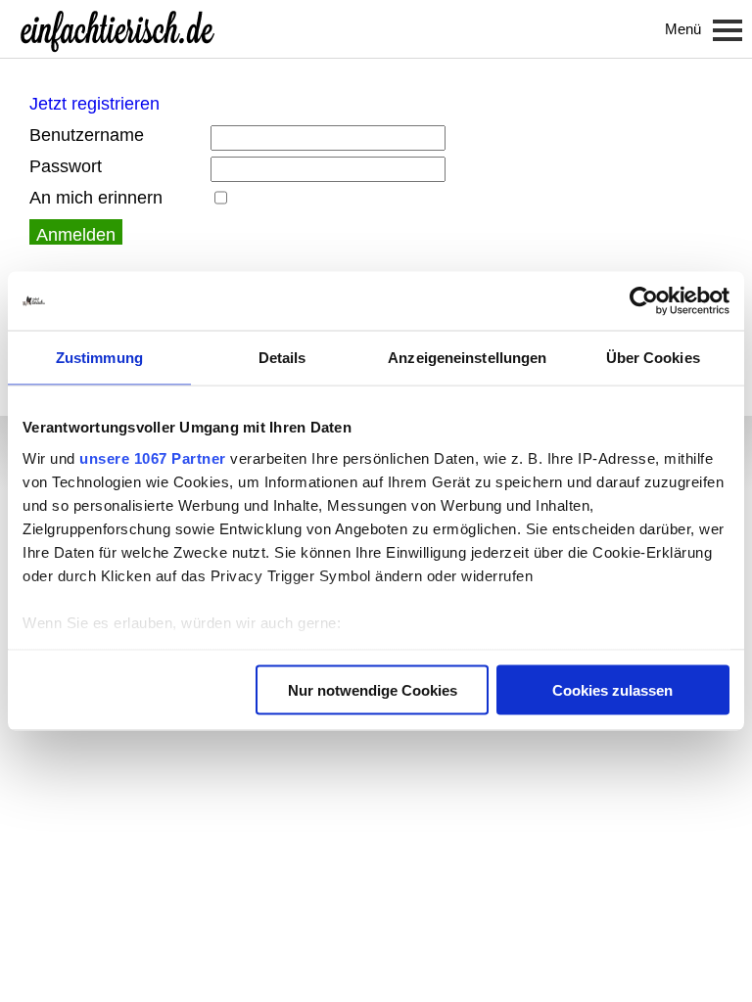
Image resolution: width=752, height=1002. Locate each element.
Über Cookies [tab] (653, 357)
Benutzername (86, 135)
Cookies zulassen (612, 690)
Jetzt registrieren (94, 104)
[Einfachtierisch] (117, 29)
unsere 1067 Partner (152, 457)
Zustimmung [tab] (99, 357)
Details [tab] (282, 357)
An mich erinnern (96, 197)
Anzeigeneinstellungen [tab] (467, 357)
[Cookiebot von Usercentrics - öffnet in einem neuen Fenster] (643, 301)
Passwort (65, 166)
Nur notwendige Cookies (372, 690)
